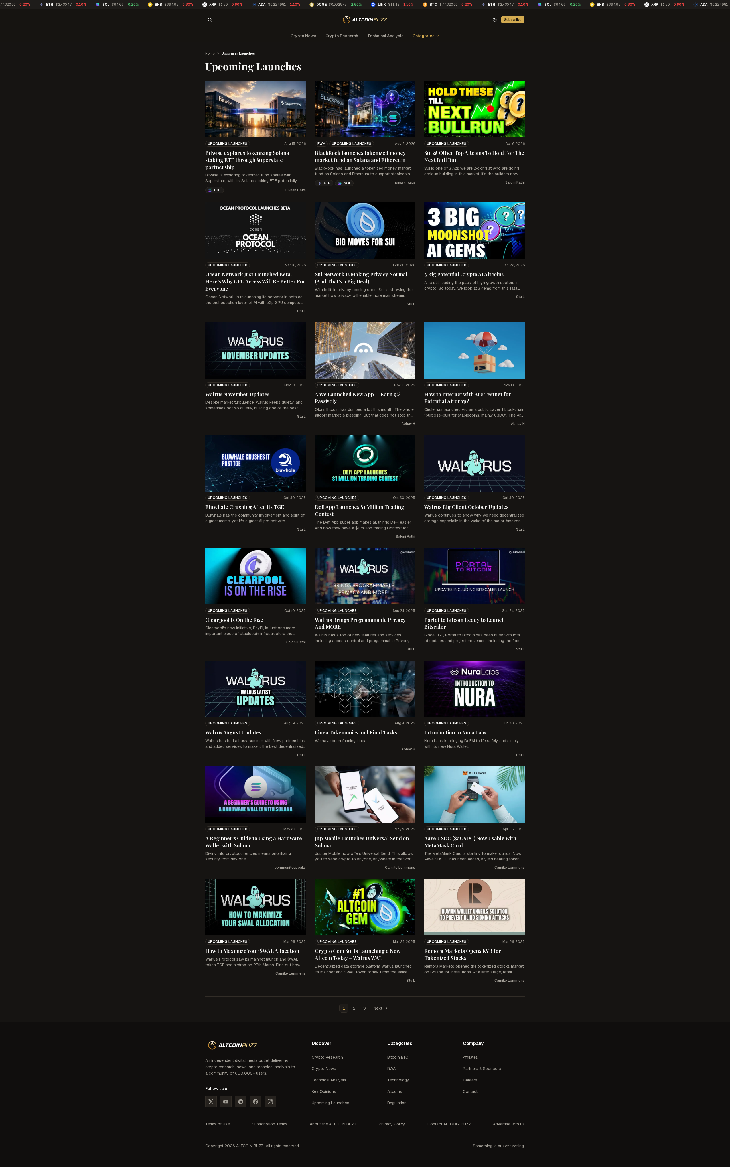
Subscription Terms (269, 1124)
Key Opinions (324, 1091)
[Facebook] (255, 1101)
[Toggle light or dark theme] (494, 19)
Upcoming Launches (227, 143)
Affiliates (470, 1057)
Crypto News (303, 35)
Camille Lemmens (400, 867)
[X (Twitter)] (211, 1101)
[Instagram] (270, 1101)
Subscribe (513, 19)
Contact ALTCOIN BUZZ (449, 1124)
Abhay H (408, 423)
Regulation (397, 1102)
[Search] (209, 19)
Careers (470, 1080)
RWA (321, 143)
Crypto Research (341, 35)
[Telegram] (240, 1101)
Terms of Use (217, 1124)
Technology (398, 1080)
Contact (470, 1091)
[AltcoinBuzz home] (365, 19)
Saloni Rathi (515, 182)
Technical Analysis (385, 35)
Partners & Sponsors (482, 1068)
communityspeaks (290, 867)
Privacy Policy (392, 1124)
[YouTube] (226, 1101)
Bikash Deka (295, 190)
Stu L (301, 311)
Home (210, 53)
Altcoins (394, 1091)
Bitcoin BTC (397, 1057)
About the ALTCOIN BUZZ (333, 1124)
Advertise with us (509, 1124)
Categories (424, 35)
